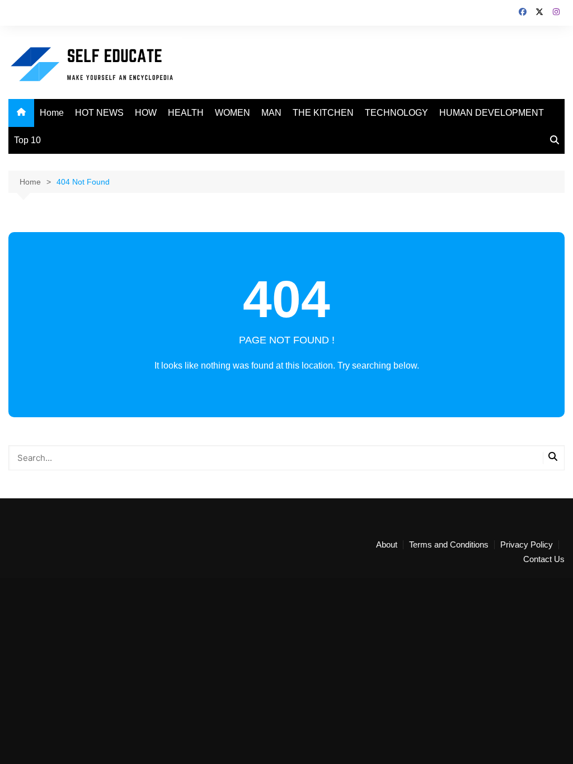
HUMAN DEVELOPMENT (491, 112)
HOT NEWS (99, 112)
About (386, 544)
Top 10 (27, 140)
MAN (271, 112)
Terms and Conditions (449, 544)
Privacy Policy (526, 544)
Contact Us (544, 559)
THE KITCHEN (323, 112)
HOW (146, 112)
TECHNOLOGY (396, 112)
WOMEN (232, 112)
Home (52, 112)
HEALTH (186, 112)
